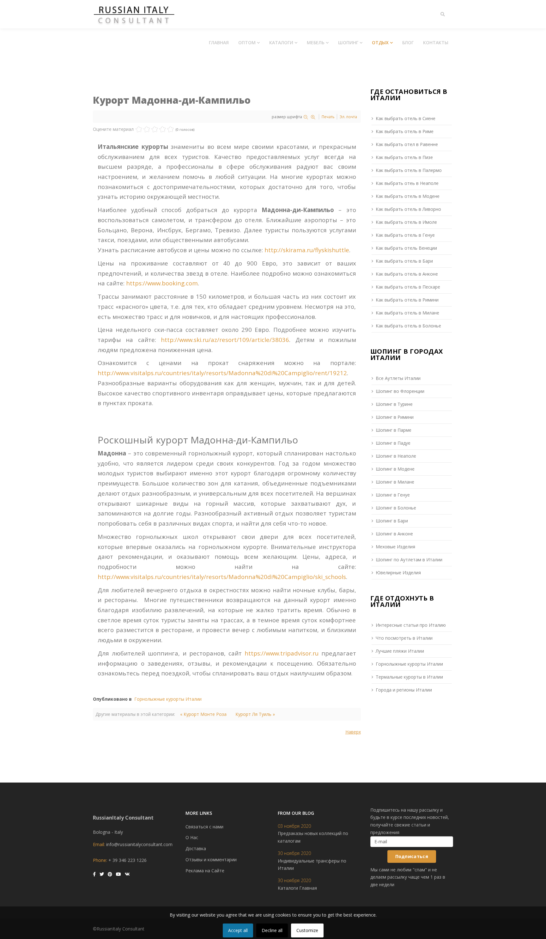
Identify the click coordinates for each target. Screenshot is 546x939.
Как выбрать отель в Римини (407, 300)
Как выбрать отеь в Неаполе (407, 183)
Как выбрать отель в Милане (407, 313)
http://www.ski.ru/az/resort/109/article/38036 (225, 340)
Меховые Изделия (395, 547)
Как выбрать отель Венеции (406, 248)
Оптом (247, 43)
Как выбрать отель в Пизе (404, 157)
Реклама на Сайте (204, 871)
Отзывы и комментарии (211, 860)
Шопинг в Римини (395, 417)
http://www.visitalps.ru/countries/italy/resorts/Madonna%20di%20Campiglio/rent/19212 (222, 373)
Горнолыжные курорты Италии (168, 699)
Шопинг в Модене (395, 469)
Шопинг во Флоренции (400, 391)
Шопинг (348, 43)
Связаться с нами (204, 827)
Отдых (380, 43)
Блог (408, 43)
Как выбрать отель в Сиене (405, 118)
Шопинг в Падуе (393, 443)
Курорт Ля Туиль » (255, 714)
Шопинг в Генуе (393, 495)
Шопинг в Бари (392, 521)
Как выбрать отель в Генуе (405, 235)
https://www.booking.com (162, 283)
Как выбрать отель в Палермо (409, 170)
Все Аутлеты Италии (398, 378)
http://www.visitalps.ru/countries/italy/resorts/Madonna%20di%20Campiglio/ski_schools (222, 577)
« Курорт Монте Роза (203, 714)
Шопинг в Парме (393, 430)
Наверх (353, 732)
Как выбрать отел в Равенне (407, 144)
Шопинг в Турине (394, 404)
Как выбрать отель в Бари (404, 261)
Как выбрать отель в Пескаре (408, 287)
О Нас (191, 837)
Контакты (435, 43)
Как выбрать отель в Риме (405, 131)
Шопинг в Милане (395, 482)
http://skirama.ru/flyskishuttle (306, 250)
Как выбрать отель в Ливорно (408, 209)
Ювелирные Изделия (398, 573)
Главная (219, 43)
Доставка (195, 848)
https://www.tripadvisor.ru (281, 653)
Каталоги (281, 43)
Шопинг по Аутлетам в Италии (409, 560)
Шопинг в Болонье (396, 508)
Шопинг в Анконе (394, 534)
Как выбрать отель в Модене (408, 196)
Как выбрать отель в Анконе (407, 274)
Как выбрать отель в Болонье (408, 326)
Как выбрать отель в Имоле (406, 222)
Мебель (316, 43)
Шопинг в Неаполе (396, 456)
